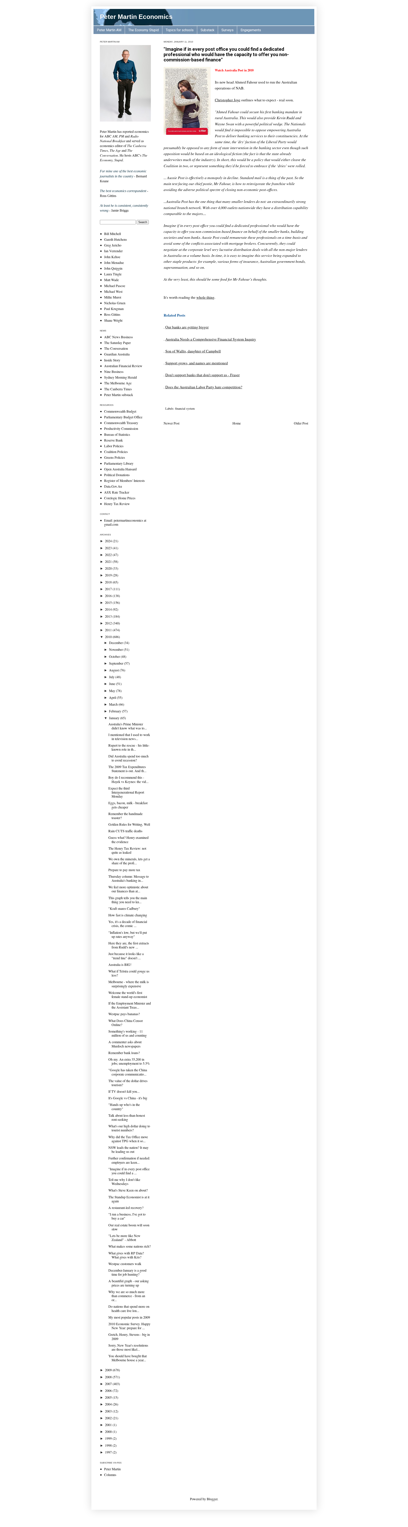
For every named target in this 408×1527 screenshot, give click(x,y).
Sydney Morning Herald (120, 377)
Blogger (212, 1499)
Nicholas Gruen (114, 303)
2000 (109, 1431)
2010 (109, 636)
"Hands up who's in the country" (124, 1106)
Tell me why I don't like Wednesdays (124, 1181)
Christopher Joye (227, 99)
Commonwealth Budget (120, 411)
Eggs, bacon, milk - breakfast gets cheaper (127, 805)
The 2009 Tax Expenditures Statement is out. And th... (127, 768)
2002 (109, 1418)
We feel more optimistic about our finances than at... (128, 889)
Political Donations (117, 475)
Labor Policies (113, 446)
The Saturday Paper (117, 342)
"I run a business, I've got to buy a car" (127, 1216)
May (112, 690)
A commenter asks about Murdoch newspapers (125, 1044)
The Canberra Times (118, 389)
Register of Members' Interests (124, 480)
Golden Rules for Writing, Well (129, 824)
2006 (109, 1390)
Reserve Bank (113, 440)
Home (236, 423)
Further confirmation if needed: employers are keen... (129, 1160)
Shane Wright (113, 320)
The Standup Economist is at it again (128, 1199)
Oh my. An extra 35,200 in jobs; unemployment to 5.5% (129, 1061)
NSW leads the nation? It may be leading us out (128, 1149)
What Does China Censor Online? (125, 1022)
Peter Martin (112, 1469)
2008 (109, 1377)
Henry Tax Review (117, 503)
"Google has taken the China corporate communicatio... (127, 1072)
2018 (109, 582)
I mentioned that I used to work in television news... (129, 736)
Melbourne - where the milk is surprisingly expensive (128, 983)
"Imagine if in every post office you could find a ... (129, 1171)
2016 (109, 595)
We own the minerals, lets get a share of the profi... (129, 861)
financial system (185, 408)
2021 (109, 561)
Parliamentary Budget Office (123, 417)
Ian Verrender (113, 251)
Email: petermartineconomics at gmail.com (125, 522)
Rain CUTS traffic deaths (125, 831)
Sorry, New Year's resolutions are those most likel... (128, 1347)
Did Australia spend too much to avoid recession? (128, 758)
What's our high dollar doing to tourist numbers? (129, 1128)
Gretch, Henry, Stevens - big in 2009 (129, 1336)
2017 (109, 589)
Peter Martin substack (118, 394)
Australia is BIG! (119, 964)
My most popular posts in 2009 (129, 1317)
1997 (109, 1452)
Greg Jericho (112, 245)
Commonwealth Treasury (121, 422)
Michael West (113, 291)
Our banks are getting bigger (187, 327)
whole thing (205, 297)
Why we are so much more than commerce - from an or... (126, 1295)
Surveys (227, 30)
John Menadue (114, 262)
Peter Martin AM (109, 30)
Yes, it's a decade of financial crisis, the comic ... (127, 923)
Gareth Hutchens (115, 239)
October (115, 656)
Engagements (251, 30)
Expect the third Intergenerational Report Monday (126, 792)
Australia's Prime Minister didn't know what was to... (127, 726)
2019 (109, 575)
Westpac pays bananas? (124, 1014)
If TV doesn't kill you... (124, 1091)
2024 (109, 541)
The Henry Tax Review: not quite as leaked (127, 850)
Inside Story (112, 360)
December (116, 642)
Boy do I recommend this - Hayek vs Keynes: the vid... (128, 779)
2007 (109, 1383)
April (113, 697)
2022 (109, 554)
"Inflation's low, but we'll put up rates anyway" (127, 934)
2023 (109, 548)
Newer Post (171, 423)
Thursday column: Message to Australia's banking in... (128, 878)
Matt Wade (111, 279)
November (116, 649)
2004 (109, 1404)
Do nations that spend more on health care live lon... (128, 1308)
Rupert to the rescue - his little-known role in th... (128, 747)
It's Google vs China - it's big (127, 1098)
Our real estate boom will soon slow (128, 1227)
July (112, 677)
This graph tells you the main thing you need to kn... (127, 900)
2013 (109, 616)
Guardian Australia (117, 354)
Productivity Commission (121, 428)
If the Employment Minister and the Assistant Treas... (129, 1005)
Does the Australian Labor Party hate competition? (203, 386)
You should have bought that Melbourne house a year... (127, 1358)
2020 (109, 568)
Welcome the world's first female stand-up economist (127, 994)
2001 (109, 1424)
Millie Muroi (112, 297)
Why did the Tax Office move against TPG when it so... (128, 1139)
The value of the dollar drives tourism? (127, 1082)
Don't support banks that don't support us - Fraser (202, 374)
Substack (207, 30)
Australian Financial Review (123, 366)
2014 (109, 609)
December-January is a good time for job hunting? (127, 1272)
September (116, 663)
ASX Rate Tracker (116, 492)
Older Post (301, 423)
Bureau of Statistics (117, 434)
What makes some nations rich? (129, 1246)
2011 (109, 630)
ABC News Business (118, 337)
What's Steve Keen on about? (128, 1190)
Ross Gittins (112, 314)
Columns (110, 1474)
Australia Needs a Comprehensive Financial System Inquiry (210, 339)
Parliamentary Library (118, 463)
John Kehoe (112, 257)
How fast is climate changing (127, 915)
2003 (109, 1411)
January (114, 718)
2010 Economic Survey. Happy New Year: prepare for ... (129, 1326)
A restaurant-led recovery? (125, 1207)
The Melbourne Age (118, 383)
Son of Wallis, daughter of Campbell (193, 351)
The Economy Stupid (143, 30)
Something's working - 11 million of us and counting (127, 1033)
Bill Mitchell (112, 233)
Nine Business (113, 371)
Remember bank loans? (124, 1052)
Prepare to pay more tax (124, 870)
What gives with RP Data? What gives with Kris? (126, 1255)
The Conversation (116, 348)
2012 (109, 623)
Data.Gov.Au (113, 486)
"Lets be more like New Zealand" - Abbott (124, 1237)
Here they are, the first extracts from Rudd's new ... (128, 945)
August (114, 670)
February (115, 711)
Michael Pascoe (114, 285)
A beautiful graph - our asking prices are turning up (128, 1283)
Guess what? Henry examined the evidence (128, 839)
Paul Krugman (114, 308)
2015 (109, 602)
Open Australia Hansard (120, 469)
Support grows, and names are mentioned (196, 362)
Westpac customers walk (124, 1263)
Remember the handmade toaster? (125, 815)
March (114, 704)
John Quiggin (113, 268)
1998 (109, 1445)
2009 (109, 1370)
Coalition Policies (116, 451)
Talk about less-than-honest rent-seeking (126, 1117)
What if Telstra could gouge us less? (128, 973)
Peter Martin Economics (136, 16)
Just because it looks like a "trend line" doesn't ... (126, 955)
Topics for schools (180, 30)
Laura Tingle (113, 274)
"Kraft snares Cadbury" (124, 908)
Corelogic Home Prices (119, 498)
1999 (109, 1438)
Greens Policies (114, 457)
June (112, 683)
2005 (109, 1397)
